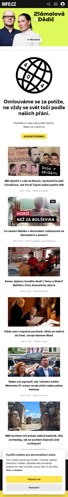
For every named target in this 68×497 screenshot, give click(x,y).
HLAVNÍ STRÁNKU (34, 136)
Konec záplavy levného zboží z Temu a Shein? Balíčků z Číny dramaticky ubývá (34, 283)
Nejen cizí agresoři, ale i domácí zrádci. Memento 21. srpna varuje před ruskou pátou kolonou (34, 385)
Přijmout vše (34, 479)
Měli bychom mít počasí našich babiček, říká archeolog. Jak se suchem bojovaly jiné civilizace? (34, 439)
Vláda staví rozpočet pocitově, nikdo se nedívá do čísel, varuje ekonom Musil (34, 333)
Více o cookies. (14, 470)
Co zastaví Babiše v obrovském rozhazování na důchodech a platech (34, 232)
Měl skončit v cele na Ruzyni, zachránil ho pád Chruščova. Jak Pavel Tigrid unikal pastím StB (34, 182)
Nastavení (34, 487)
